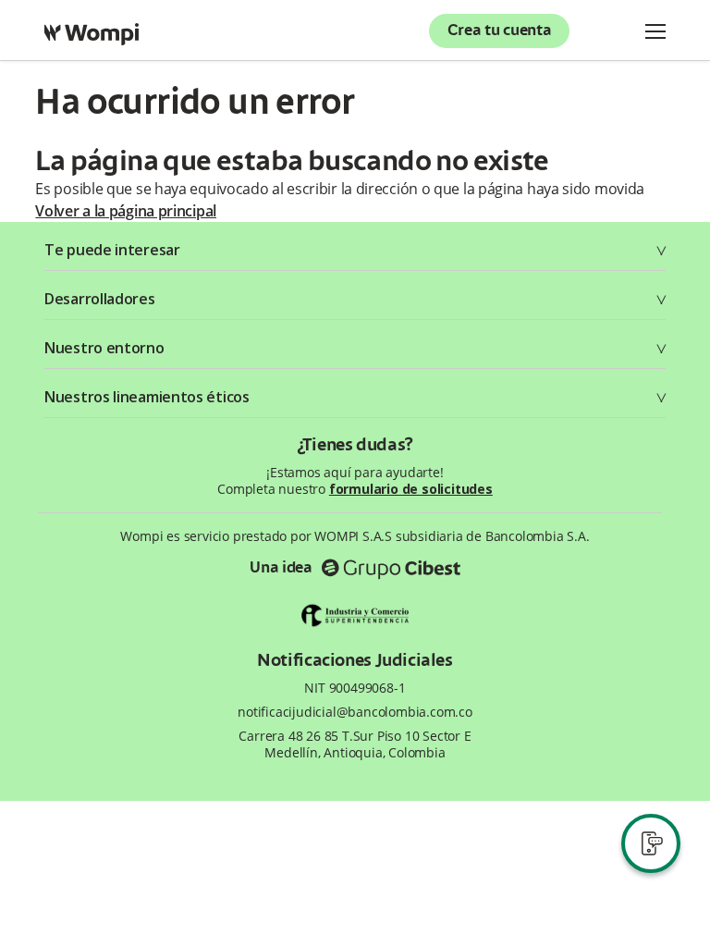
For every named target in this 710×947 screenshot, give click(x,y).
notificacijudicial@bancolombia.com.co (355, 712)
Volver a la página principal (125, 211)
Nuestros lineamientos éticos (147, 397)
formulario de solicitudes (411, 489)
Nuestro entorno (104, 348)
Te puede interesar (112, 250)
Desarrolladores (99, 299)
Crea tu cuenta (499, 31)
